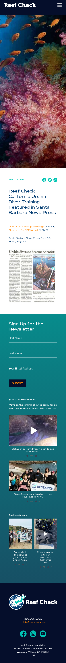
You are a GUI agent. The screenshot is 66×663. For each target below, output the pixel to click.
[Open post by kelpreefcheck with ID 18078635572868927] (20, 534)
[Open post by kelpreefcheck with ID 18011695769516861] (45, 534)
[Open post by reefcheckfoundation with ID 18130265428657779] (33, 476)
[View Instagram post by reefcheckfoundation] (54, 442)
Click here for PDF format (23, 230)
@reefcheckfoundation (22, 399)
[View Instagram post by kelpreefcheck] (29, 546)
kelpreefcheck (20, 521)
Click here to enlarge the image (26, 226)
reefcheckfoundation (32, 418)
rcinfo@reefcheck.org (33, 622)
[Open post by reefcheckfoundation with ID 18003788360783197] (33, 430)
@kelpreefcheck (18, 515)
